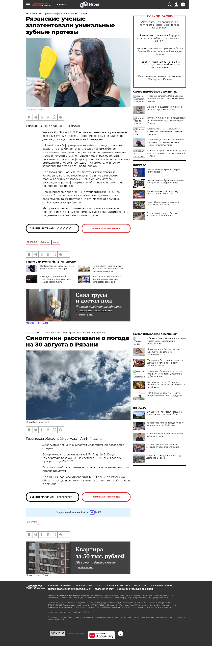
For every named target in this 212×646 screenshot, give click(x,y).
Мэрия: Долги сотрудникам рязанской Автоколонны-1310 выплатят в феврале (107, 269)
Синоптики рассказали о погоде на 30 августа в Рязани (159, 78)
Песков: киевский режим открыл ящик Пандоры (163, 170)
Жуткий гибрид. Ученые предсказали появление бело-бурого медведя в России (166, 120)
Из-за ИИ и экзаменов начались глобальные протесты (162, 203)
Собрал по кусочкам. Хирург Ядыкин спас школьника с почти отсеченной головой (166, 153)
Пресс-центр (140, 586)
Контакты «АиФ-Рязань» (60, 586)
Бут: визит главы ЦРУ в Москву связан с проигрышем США (162, 192)
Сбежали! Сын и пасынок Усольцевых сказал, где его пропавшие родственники (166, 341)
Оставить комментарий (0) (106, 228)
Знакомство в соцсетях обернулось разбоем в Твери (164, 435)
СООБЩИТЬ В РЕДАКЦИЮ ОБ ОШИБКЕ (135, 589)
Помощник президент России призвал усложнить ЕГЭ (162, 214)
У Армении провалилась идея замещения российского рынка (162, 446)
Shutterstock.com (35, 109)
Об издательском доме (118, 586)
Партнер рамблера (76, 634)
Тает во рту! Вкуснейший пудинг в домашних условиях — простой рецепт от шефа (165, 363)
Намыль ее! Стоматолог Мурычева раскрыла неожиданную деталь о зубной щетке (165, 374)
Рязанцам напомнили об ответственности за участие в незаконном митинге (55, 279)
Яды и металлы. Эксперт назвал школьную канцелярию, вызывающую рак (163, 352)
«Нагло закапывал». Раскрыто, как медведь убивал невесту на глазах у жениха (166, 98)
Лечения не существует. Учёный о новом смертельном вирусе (164, 108)
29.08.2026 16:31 (33, 332)
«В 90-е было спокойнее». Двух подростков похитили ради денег (164, 394)
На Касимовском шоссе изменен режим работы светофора (57, 267)
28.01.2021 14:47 (33, 13)
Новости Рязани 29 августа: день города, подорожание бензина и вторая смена (160, 64)
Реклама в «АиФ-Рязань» (89, 586)
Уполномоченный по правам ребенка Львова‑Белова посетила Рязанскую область (160, 51)
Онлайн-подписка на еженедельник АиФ (69, 589)
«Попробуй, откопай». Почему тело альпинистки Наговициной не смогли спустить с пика (165, 142)
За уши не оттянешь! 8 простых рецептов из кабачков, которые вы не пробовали (166, 385)
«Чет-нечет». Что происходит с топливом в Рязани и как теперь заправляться (160, 25)
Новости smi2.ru (37, 322)
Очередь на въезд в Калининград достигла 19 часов (163, 456)
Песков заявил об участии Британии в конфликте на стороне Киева (165, 181)
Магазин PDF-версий (161, 586)
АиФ (47, 422)
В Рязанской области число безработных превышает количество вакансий (106, 279)
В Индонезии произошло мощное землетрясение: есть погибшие (164, 413)
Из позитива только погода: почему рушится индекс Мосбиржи (165, 424)
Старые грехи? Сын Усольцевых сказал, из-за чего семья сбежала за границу (166, 131)
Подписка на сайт (104, 589)
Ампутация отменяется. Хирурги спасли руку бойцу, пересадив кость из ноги (159, 38)
